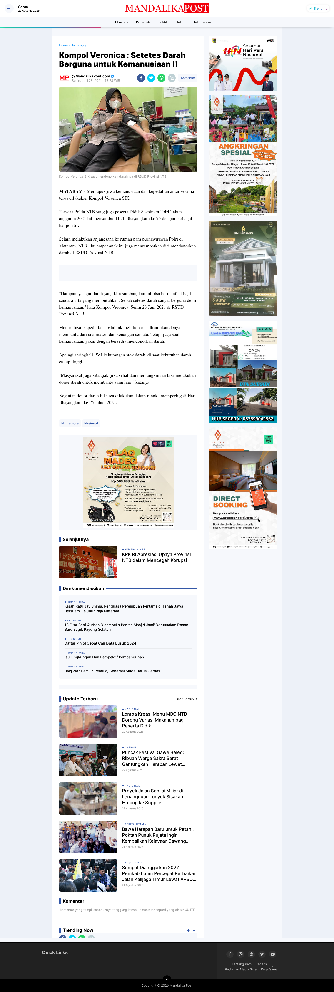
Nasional (91, 423)
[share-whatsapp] (161, 78)
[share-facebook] (141, 78)
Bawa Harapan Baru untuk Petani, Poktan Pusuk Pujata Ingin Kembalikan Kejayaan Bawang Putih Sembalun (158, 835)
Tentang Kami (242, 964)
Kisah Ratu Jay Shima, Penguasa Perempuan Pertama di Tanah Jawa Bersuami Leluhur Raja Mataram (124, 608)
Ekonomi (121, 22)
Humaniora (70, 423)
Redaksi (261, 964)
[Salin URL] (172, 78)
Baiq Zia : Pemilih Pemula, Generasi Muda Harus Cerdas (112, 671)
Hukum (180, 22)
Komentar (187, 78)
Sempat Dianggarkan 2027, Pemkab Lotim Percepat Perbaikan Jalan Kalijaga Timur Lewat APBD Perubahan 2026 (159, 873)
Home (63, 45)
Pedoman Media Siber (241, 969)
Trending (321, 8)
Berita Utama (135, 824)
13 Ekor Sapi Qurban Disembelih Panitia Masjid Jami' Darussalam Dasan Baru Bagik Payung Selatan (126, 627)
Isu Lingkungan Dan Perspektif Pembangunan (104, 657)
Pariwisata (143, 22)
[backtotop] (167, 980)
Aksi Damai (133, 862)
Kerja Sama (269, 969)
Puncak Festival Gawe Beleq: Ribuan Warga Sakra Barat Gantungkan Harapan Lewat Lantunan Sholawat (153, 758)
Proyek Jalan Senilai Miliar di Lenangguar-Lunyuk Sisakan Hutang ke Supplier (152, 796)
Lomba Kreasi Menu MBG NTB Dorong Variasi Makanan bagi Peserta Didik (154, 720)
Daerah (130, 747)
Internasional (203, 22)
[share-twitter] (151, 78)
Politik (163, 22)
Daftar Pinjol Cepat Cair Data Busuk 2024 (100, 643)
